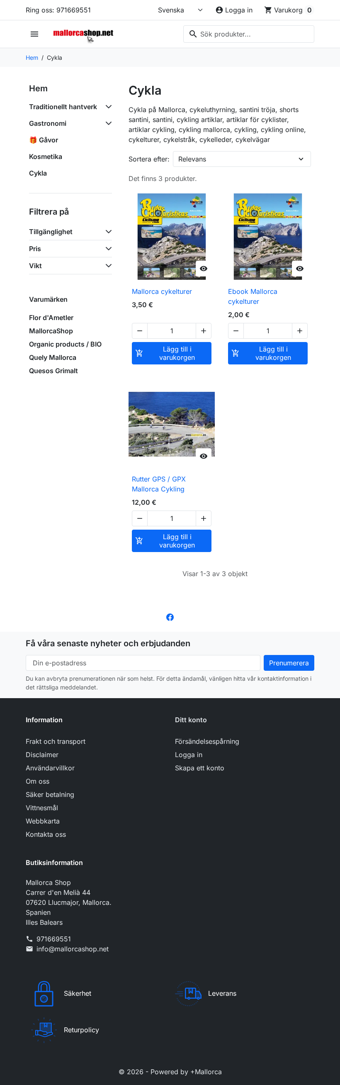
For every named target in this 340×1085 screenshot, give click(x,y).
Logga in (188, 754)
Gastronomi (47, 123)
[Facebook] (170, 616)
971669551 (53, 939)
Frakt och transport (55, 741)
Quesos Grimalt (53, 371)
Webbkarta (43, 821)
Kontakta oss (46, 834)
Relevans (192, 159)
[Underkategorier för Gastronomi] (107, 123)
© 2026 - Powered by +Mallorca (170, 1072)
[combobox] (248, 34)
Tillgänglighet (51, 231)
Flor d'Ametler (51, 317)
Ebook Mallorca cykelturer (252, 296)
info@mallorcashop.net (72, 949)
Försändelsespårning (207, 741)
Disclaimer (42, 754)
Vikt (35, 265)
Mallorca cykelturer (162, 291)
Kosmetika (45, 156)
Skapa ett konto (199, 768)
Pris (35, 248)
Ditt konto (191, 720)
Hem (38, 88)
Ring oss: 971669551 (58, 10)
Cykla (38, 173)
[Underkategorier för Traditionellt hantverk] (107, 106)
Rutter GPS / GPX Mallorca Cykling (159, 484)
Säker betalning (50, 794)
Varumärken (48, 299)
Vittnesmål (42, 808)
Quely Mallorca (52, 357)
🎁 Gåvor (43, 140)
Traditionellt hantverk (63, 107)
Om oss (37, 781)
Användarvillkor (50, 768)
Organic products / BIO (65, 344)
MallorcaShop (51, 331)
